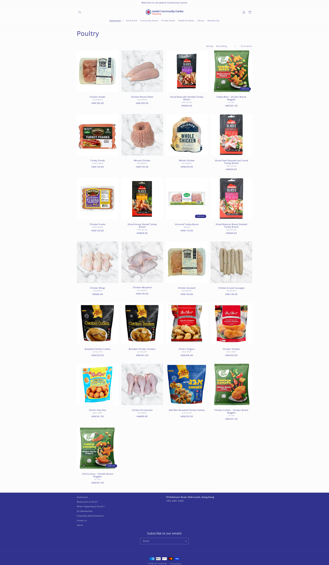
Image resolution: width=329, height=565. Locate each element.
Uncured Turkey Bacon (187, 224)
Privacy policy (175, 564)
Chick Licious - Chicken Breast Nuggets (97, 475)
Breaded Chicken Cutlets (98, 349)
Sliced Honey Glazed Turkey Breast (142, 225)
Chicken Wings (97, 288)
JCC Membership (85, 511)
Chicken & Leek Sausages (231, 288)
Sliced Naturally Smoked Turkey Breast (187, 98)
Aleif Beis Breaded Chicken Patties (187, 410)
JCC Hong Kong (161, 563)
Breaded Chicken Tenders (142, 349)
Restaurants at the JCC (87, 502)
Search (80, 525)
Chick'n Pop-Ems (97, 410)
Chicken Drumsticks (142, 410)
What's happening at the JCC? (91, 506)
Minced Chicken (142, 160)
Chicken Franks (98, 224)
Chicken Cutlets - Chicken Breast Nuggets (231, 411)
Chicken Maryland (142, 287)
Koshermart (82, 497)
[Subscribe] (186, 541)
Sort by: (209, 46)
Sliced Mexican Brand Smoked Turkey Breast (231, 225)
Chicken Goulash (187, 288)
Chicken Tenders (231, 349)
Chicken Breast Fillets (142, 96)
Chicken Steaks (98, 96)
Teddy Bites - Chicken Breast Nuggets (231, 98)
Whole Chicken (187, 160)
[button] (80, 12)
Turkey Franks (97, 160)
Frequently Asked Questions (90, 516)
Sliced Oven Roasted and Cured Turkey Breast (231, 162)
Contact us (82, 520)
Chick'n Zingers (187, 349)
